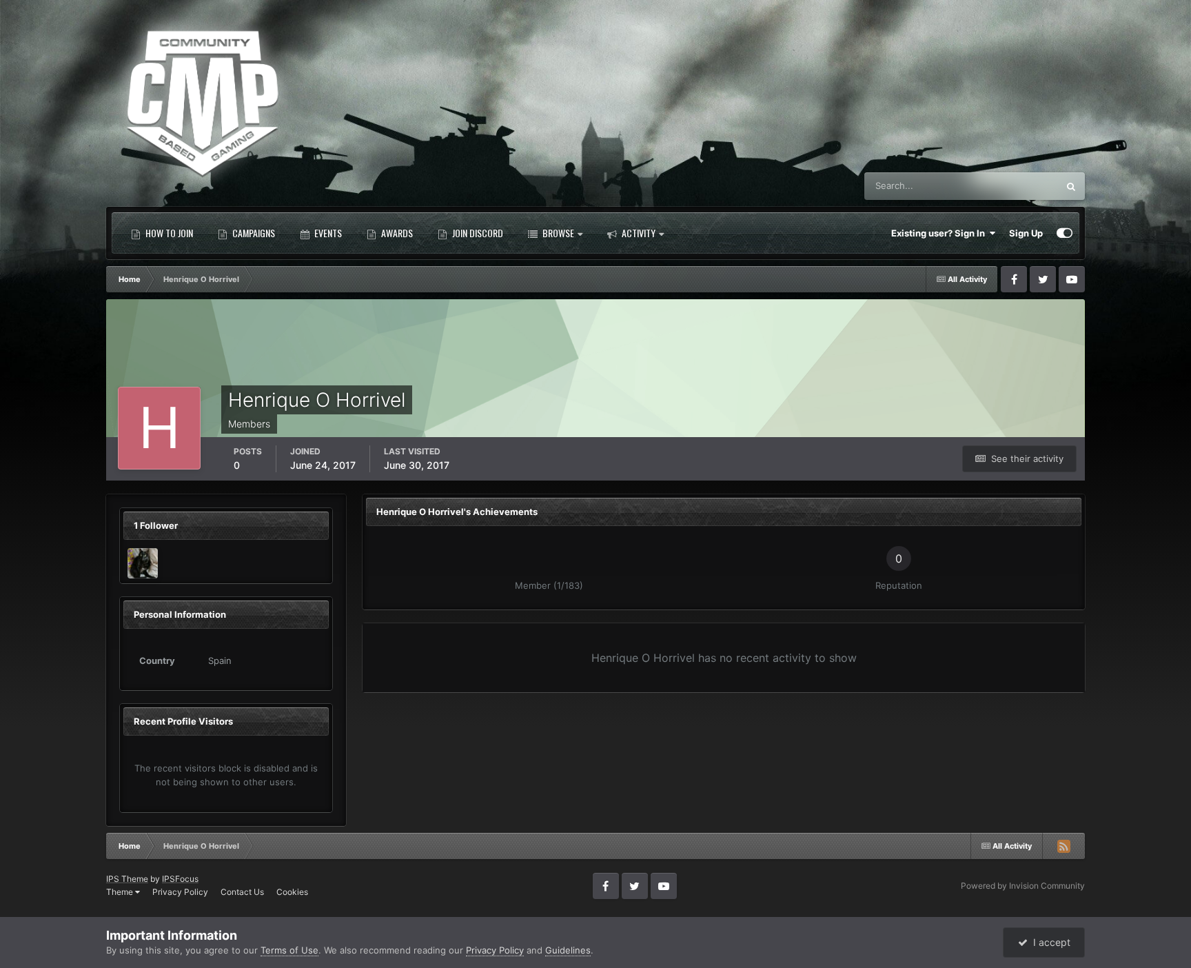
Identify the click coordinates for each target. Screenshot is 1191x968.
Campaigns (252, 232)
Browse (557, 232)
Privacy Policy (180, 892)
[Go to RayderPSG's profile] (143, 563)
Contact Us (242, 892)
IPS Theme (127, 879)
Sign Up (1026, 233)
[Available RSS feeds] (1063, 846)
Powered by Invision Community (1023, 885)
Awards (396, 232)
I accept (1049, 942)
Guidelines (568, 950)
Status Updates (1009, 186)
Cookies (292, 892)
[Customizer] (1064, 233)
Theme (120, 892)
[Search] (1071, 186)
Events (327, 232)
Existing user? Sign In (940, 233)
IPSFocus (180, 879)
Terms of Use (289, 950)
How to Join (168, 232)
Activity (637, 232)
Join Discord (476, 232)
